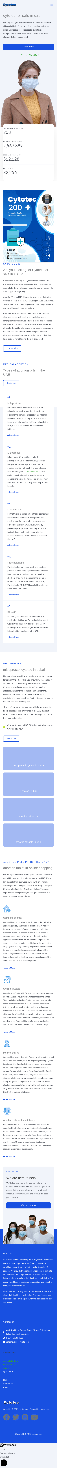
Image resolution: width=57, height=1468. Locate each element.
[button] (28, 1461)
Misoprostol (32, 472)
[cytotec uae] (9, 5)
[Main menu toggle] (51, 4)
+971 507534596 (28, 55)
